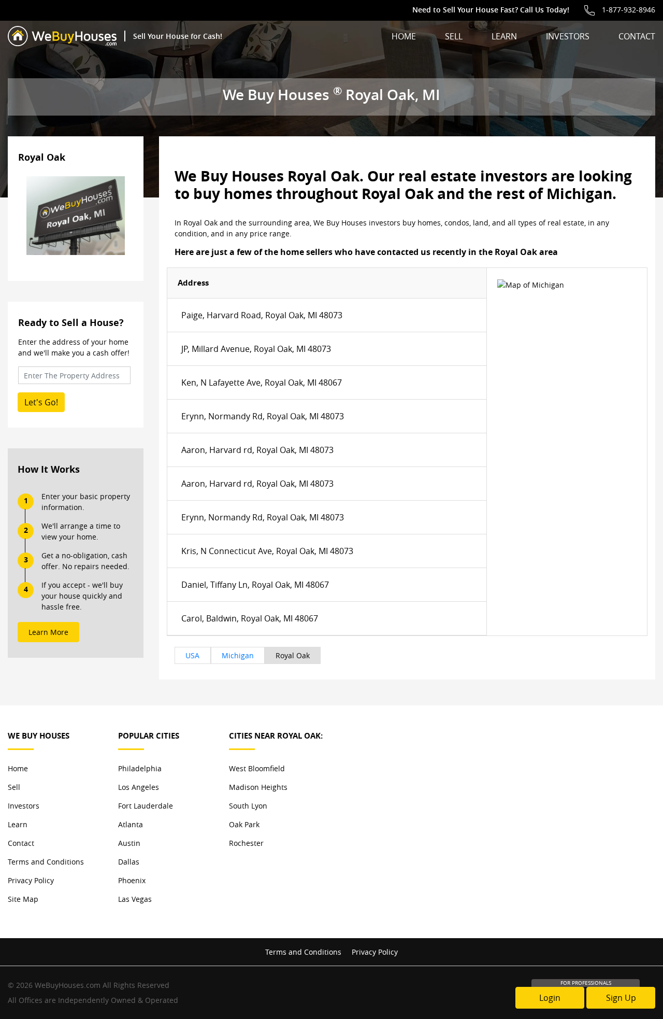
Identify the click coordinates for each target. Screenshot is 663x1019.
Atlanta (130, 824)
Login (549, 997)
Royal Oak (293, 655)
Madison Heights (258, 787)
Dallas (128, 862)
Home (404, 36)
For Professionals (585, 983)
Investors (567, 36)
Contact (636, 36)
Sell (454, 36)
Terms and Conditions (46, 862)
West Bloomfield (257, 768)
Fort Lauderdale (145, 806)
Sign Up (621, 997)
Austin (129, 843)
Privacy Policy (31, 880)
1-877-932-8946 (628, 10)
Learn (504, 36)
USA (192, 655)
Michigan (238, 655)
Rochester (246, 843)
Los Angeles (138, 787)
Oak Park (244, 824)
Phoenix (132, 880)
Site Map (23, 899)
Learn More (48, 632)
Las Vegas (135, 899)
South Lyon (248, 806)
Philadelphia (140, 768)
